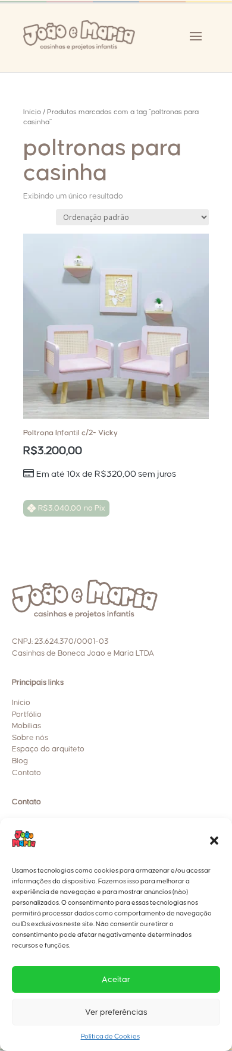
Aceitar (116, 980)
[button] (214, 841)
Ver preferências (116, 1012)
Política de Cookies (110, 1036)
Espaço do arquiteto (48, 749)
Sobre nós (30, 738)
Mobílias (26, 726)
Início (32, 112)
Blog (20, 761)
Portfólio (27, 714)
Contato (26, 773)
